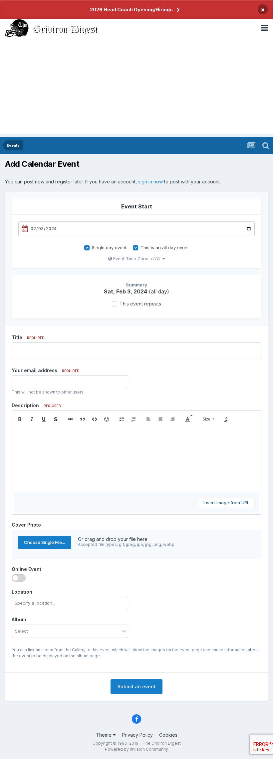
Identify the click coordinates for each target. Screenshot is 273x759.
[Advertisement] (136, 87)
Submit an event (136, 686)
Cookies (168, 735)
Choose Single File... (44, 542)
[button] (20, 419)
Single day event (109, 247)
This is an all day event (164, 247)
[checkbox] (87, 247)
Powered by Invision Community (136, 749)
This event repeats (140, 303)
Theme (104, 735)
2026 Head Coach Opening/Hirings (131, 9)
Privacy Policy (137, 735)
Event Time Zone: (136, 258)
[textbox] (136, 459)
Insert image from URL (226, 502)
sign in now (150, 181)
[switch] (19, 578)
